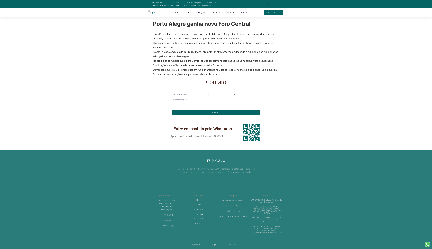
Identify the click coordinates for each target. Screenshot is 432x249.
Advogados (201, 12)
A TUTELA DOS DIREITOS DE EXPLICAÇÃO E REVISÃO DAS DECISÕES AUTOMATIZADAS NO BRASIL (267, 210)
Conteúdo (229, 12)
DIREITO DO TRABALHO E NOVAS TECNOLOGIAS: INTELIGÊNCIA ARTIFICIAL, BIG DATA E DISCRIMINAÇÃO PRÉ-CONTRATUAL (266, 230)
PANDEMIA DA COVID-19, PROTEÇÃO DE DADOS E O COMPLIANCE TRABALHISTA (266, 220)
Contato (243, 12)
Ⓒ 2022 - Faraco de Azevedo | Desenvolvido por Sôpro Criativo (216, 245)
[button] (267, 4)
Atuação (216, 12)
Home (177, 12)
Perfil (188, 12)
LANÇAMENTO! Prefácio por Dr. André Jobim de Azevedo (266, 201)
